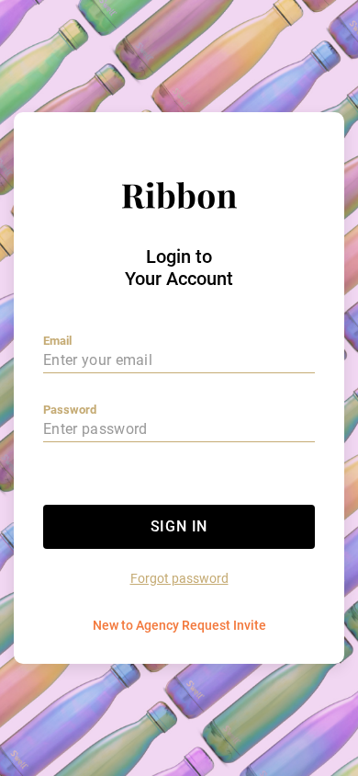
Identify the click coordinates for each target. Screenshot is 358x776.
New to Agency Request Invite (179, 625)
